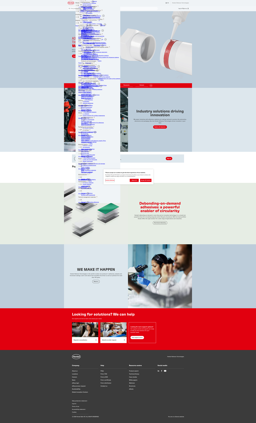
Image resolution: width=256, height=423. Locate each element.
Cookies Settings (109, 180)
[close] (81, 190)
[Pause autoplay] (151, 85)
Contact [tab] (142, 85)
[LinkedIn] (158, 371)
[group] (128, 49)
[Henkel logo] (71, 3)
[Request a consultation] (85, 332)
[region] (128, 176)
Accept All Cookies (146, 180)
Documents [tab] (126, 85)
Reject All (134, 180)
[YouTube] (165, 371)
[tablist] (126, 85)
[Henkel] (76, 356)
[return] (79, 108)
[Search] (70, 8)
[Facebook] (161, 371)
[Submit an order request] (113, 332)
